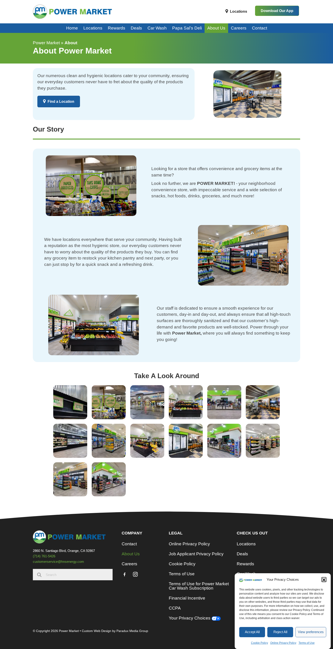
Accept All (252, 632)
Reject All (280, 632)
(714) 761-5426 (44, 556)
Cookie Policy (259, 642)
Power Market (46, 42)
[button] (324, 580)
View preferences (311, 632)
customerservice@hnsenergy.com (58, 561)
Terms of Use (307, 642)
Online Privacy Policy (283, 642)
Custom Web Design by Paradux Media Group (115, 631)
